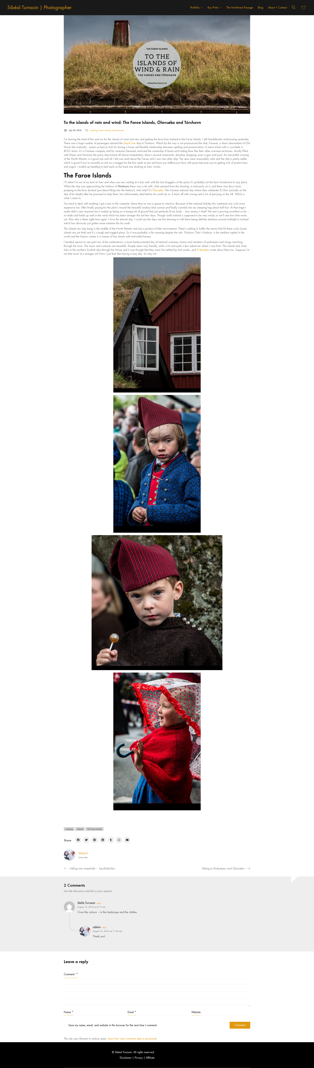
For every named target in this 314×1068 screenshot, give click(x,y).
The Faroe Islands (94, 829)
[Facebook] (78, 840)
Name (68, 1012)
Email (132, 1012)
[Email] (127, 840)
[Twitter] (86, 840)
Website (196, 1012)
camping (93, 130)
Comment (71, 974)
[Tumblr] (111, 840)
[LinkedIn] (102, 840)
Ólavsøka (157, 190)
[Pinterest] (94, 840)
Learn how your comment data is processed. (132, 1038)
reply (98, 903)
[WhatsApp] (119, 840)
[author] (69, 855)
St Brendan (203, 250)
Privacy (139, 1058)
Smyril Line (129, 143)
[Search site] (293, 8)
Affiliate (150, 1058)
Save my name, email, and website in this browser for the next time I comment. (112, 1025)
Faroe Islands (104, 130)
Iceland (115, 130)
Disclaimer (125, 1058)
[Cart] (303, 7)
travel (121, 130)
